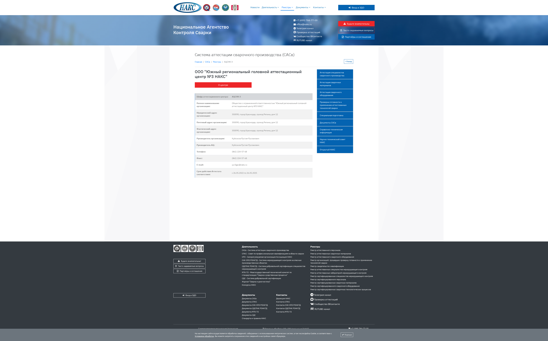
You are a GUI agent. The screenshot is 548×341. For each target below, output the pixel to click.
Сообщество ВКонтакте (309, 36)
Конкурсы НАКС (249, 285)
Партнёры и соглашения (358, 36)
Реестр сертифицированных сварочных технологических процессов (340, 289)
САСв (207, 62)
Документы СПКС (249, 302)
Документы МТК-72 (250, 312)
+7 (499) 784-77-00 (307, 20)
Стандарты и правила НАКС (254, 318)
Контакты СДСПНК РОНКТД (288, 308)
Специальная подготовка (331, 115)
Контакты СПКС (283, 302)
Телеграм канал (305, 28)
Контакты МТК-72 (284, 312)
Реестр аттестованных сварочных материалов (330, 253)
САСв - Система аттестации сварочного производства (265, 250)
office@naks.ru (304, 24)
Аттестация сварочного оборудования (331, 94)
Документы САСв (328, 122)
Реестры (217, 62)
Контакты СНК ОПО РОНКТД (288, 305)
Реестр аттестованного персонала (325, 250)
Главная (198, 62)
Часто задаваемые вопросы (358, 30)
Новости (254, 7)
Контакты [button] (318, 7)
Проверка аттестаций (308, 32)
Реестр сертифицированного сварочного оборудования (335, 286)
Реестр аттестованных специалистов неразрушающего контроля (338, 269)
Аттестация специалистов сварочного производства (332, 74)
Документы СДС (249, 315)
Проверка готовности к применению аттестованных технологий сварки (333, 105)
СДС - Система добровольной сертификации (261, 278)
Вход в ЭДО (358, 7)
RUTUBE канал (304, 40)
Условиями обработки (204, 336)
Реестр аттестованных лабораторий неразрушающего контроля (338, 273)
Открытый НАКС (327, 149)
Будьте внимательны (358, 23)
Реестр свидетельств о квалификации (327, 266)
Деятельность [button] (269, 7)
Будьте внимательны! (191, 261)
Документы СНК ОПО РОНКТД (255, 305)
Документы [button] (302, 7)
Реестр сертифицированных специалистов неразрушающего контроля (341, 276)
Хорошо (348, 334)
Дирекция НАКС (283, 298)
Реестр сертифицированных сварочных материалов (333, 283)
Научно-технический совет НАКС (332, 141)
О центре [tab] (223, 85)
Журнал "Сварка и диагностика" (256, 281)
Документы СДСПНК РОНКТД (254, 308)
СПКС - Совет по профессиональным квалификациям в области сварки (273, 253)
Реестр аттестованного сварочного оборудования (332, 257)
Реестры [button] (287, 7)
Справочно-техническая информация (331, 131)
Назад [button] (349, 61)
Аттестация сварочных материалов (330, 84)
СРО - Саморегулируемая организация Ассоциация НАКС (267, 257)
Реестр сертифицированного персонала (328, 279)
